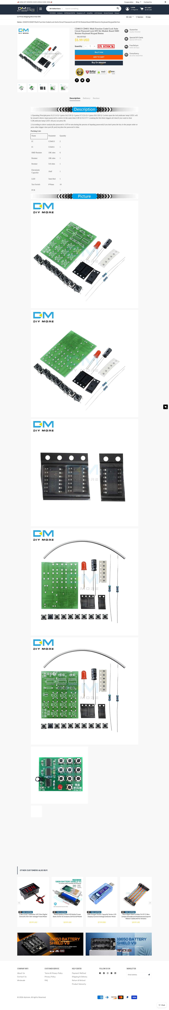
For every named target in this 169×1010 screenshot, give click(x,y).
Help (149, 17)
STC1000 (53, 13)
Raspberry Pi (81, 13)
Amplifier (90, 13)
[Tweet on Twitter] (82, 80)
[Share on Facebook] (77, 80)
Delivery (86, 98)
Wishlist (140, 17)
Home (19, 22)
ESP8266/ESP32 (69, 13)
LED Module (98, 13)
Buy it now (99, 52)
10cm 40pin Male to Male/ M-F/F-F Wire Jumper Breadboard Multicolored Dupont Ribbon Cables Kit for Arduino (135, 916)
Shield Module (108, 13)
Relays (117, 13)
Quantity (78, 46)
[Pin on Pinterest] (88, 80)
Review (96, 98)
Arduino (60, 13)
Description (75, 98)
